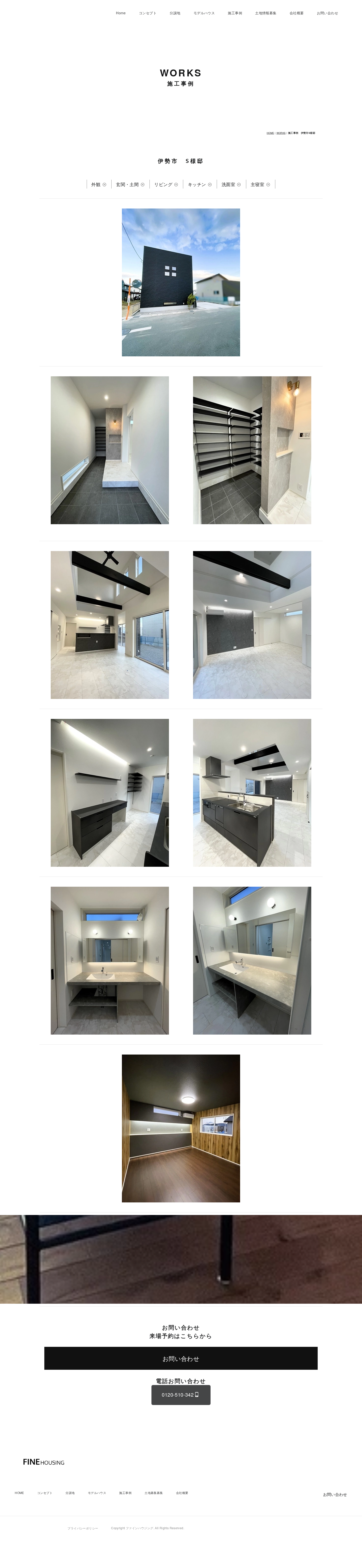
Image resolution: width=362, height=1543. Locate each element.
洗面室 (229, 184)
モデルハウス (204, 12)
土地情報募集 (265, 12)
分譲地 (175, 12)
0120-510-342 (178, 1394)
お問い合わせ (327, 12)
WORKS (281, 133)
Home (121, 12)
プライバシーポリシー (82, 1528)
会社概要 (297, 12)
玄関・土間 (128, 184)
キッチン (197, 184)
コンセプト (148, 12)
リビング (164, 184)
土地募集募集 (154, 1493)
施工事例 (235, 12)
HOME (270, 133)
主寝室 (258, 184)
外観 (96, 184)
